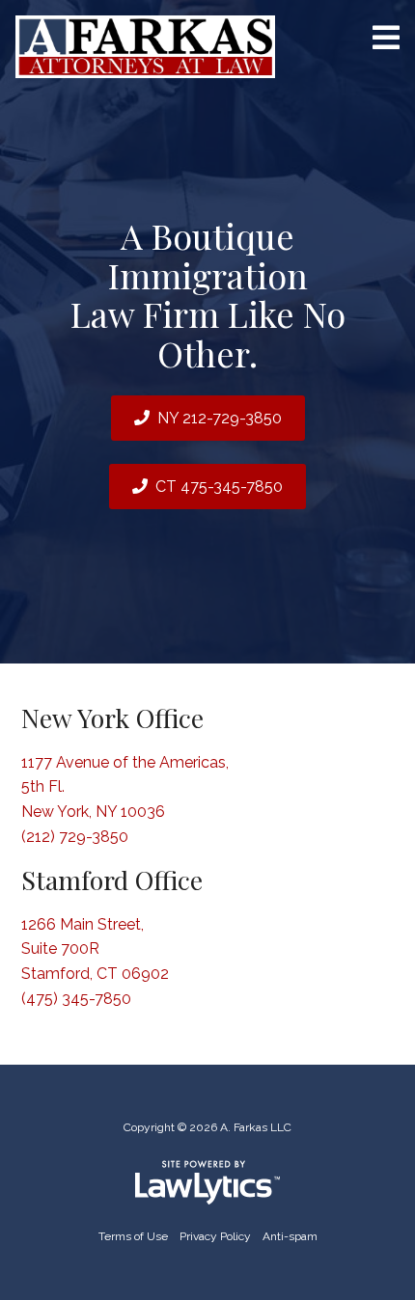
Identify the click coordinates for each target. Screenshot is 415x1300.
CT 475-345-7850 (219, 486)
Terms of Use (133, 1236)
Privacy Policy (215, 1236)
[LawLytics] (207, 1182)
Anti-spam (290, 1236)
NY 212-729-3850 (219, 418)
